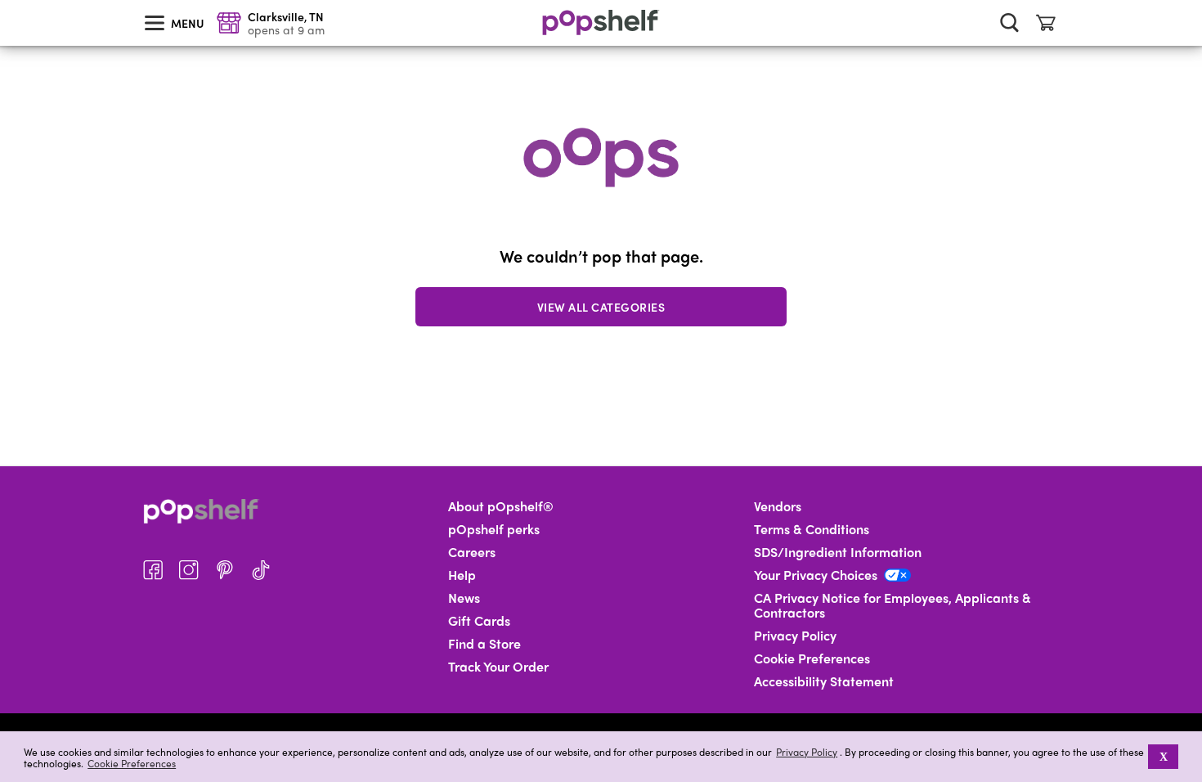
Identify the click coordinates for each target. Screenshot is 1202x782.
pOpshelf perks (494, 529)
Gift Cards (479, 620)
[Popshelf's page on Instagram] (189, 570)
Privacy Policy (806, 752)
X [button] (1163, 756)
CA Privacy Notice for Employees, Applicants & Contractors (892, 605)
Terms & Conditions (811, 529)
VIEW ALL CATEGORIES (601, 307)
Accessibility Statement (824, 681)
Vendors (777, 506)
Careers (472, 552)
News (464, 598)
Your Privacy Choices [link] (815, 575)
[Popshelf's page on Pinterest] (225, 570)
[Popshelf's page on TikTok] (261, 570)
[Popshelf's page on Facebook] (153, 570)
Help (462, 575)
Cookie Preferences (131, 763)
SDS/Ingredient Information (838, 552)
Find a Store (484, 643)
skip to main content (7, 1)
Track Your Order (498, 666)
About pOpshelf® (501, 506)
